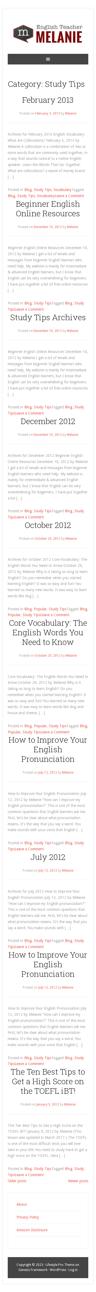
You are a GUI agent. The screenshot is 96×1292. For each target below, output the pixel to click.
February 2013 (48, 100)
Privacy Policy (28, 1217)
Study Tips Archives (48, 317)
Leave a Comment (69, 196)
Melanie (70, 113)
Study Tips (42, 190)
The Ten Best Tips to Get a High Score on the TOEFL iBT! (48, 1081)
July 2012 (47, 857)
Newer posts (78, 1181)
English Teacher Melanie (48, 33)
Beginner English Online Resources (48, 208)
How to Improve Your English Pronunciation (48, 749)
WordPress (58, 1270)
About (22, 1204)
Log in (73, 1270)
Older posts (17, 1181)
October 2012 (48, 525)
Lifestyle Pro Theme (60, 1265)
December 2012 (48, 421)
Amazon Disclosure (32, 1230)
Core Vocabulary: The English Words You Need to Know (48, 632)
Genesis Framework (32, 1270)
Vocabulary (62, 190)
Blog (28, 190)
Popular (40, 609)
